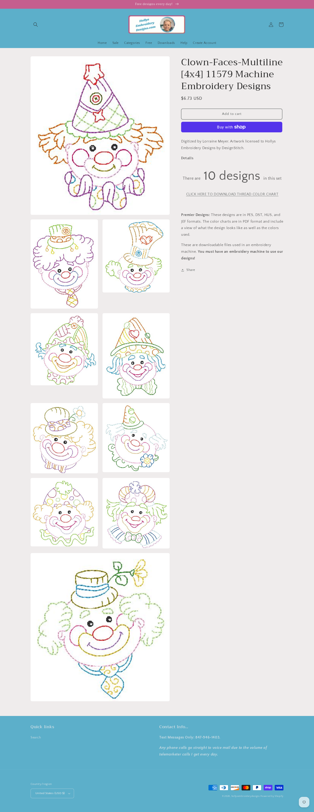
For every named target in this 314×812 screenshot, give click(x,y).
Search (36, 737)
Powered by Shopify (271, 796)
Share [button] (190, 270)
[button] (36, 25)
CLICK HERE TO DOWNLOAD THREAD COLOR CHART (232, 194)
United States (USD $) (50, 793)
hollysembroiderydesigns (245, 796)
